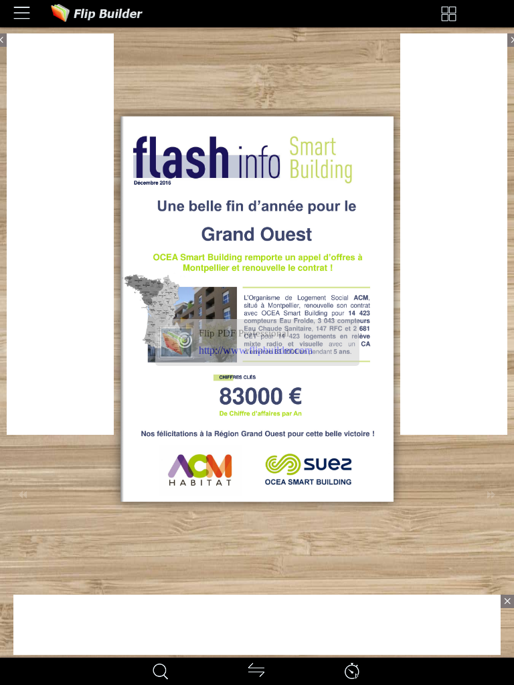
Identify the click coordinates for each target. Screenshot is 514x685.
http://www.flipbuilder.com (256, 350)
